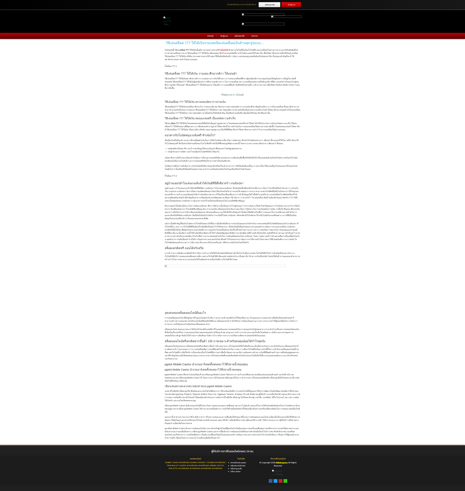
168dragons (282, 462)
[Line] (285, 481)
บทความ (254, 35)
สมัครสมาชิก (239, 35)
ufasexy (201, 462)
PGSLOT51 (173, 468)
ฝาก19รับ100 (217, 468)
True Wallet (173, 465)
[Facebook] (270, 481)
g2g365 (193, 462)
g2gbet (168, 462)
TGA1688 (210, 462)
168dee (213, 465)
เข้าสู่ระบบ (224, 35)
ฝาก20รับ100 (192, 465)
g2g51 (175, 462)
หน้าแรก (210, 35)
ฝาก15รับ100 (220, 462)
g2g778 (220, 465)
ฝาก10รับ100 (184, 462)
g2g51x (183, 465)
